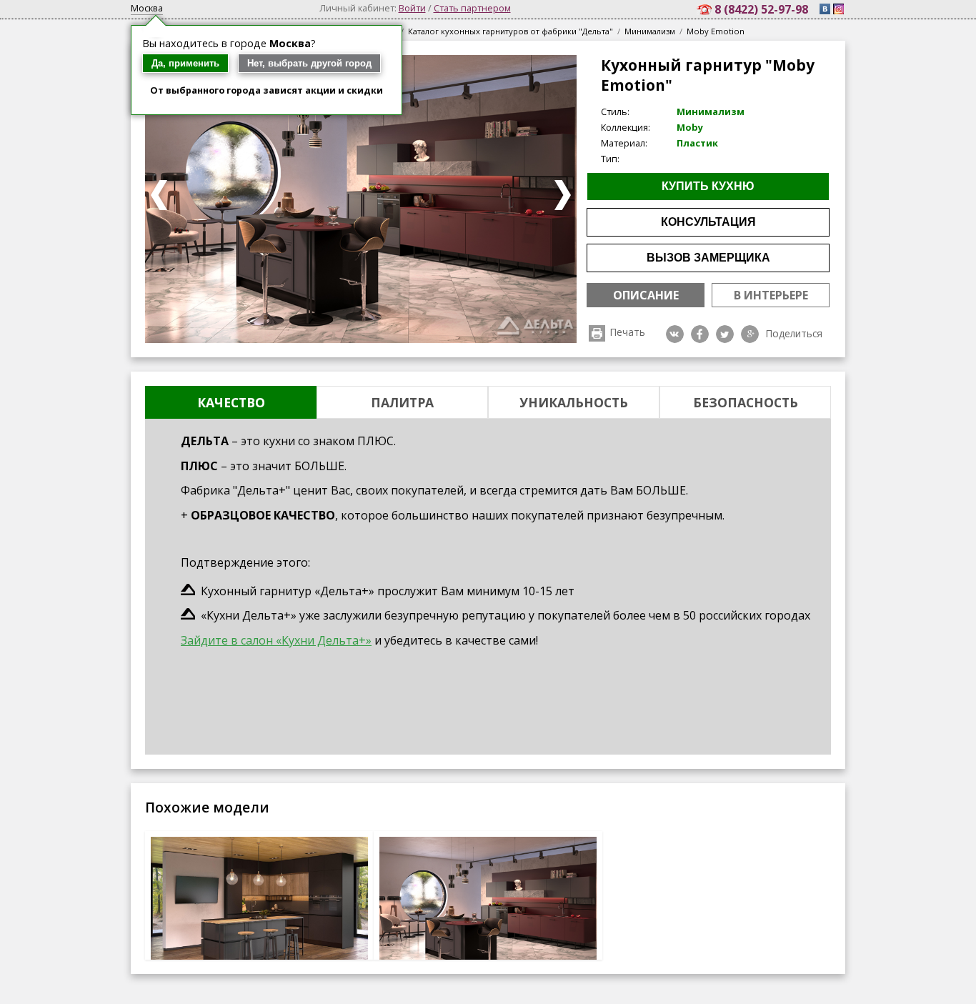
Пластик (697, 142)
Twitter (725, 334)
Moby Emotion (716, 31)
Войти (412, 7)
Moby (690, 127)
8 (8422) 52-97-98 (762, 9)
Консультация (708, 222)
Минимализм (649, 31)
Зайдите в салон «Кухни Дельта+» (276, 640)
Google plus (750, 334)
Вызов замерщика (708, 258)
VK (675, 334)
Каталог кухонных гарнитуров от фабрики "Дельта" (510, 31)
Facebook (700, 334)
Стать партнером (472, 7)
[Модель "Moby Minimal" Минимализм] (259, 909)
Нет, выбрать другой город (309, 63)
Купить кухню (708, 186)
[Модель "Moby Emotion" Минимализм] (488, 909)
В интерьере (771, 295)
